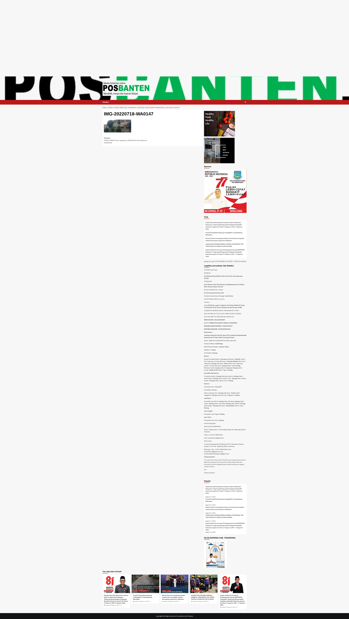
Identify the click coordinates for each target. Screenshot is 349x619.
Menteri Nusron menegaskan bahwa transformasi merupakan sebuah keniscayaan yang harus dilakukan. (224, 239)
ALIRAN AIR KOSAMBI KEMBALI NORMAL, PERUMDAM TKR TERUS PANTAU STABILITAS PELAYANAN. (224, 245)
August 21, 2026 (173, 601)
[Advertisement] (174, 12)
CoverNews (180, 616)
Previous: (125, 140)
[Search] (245, 102)
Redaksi (106, 102)
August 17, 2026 (202, 601)
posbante (107, 605)
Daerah (164, 590)
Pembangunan (142, 590)
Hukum (169, 590)
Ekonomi (106, 590)
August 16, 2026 (231, 607)
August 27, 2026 (115, 605)
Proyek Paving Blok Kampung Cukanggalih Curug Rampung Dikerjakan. (223, 234)
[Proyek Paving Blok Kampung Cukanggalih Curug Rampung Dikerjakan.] (145, 584)
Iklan (111, 590)
